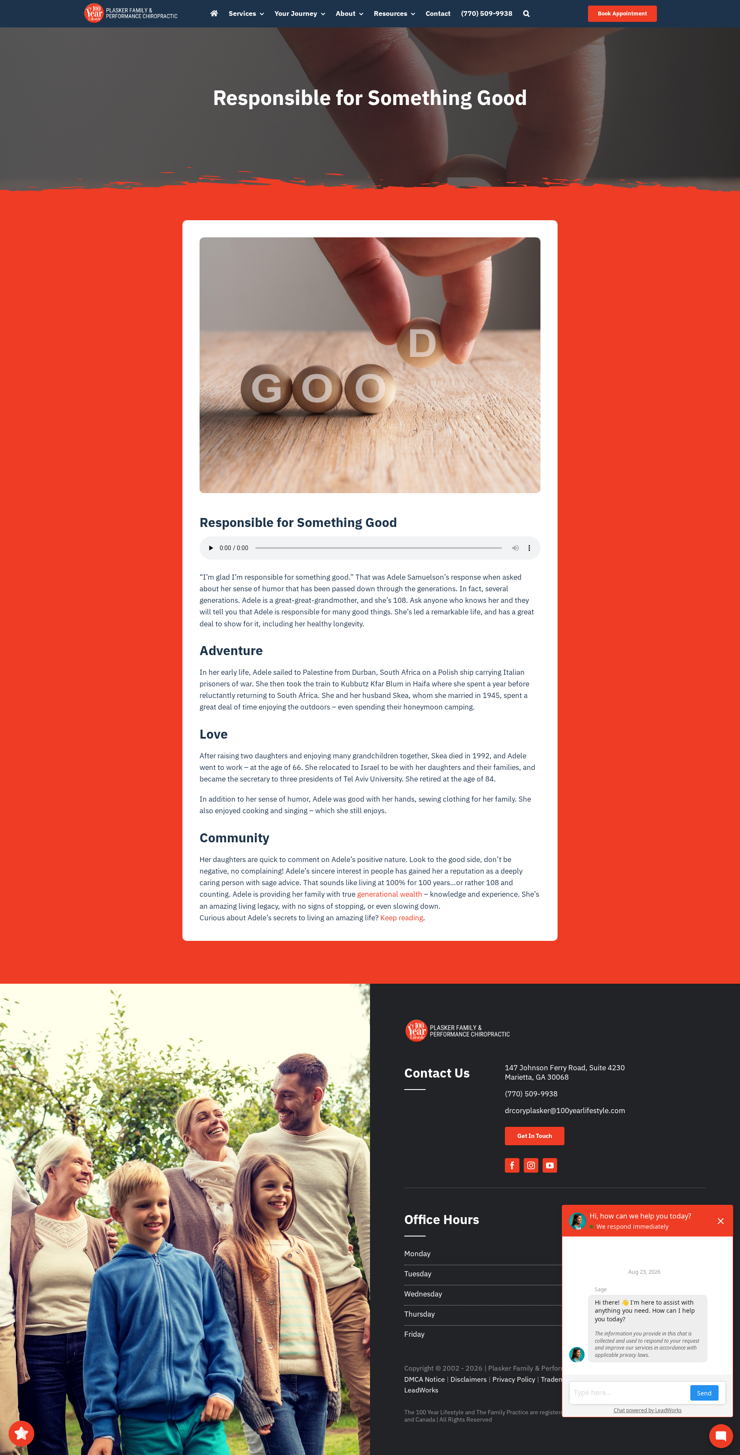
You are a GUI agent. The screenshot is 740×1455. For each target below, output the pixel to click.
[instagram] (531, 1165)
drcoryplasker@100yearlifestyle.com (565, 1110)
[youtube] (550, 1165)
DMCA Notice (424, 1379)
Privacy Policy (513, 1379)
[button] (526, 14)
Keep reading (401, 917)
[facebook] (512, 1165)
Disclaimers (469, 1379)
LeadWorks (421, 1390)
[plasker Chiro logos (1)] (131, 5)
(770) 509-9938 (531, 1094)
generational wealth (389, 894)
